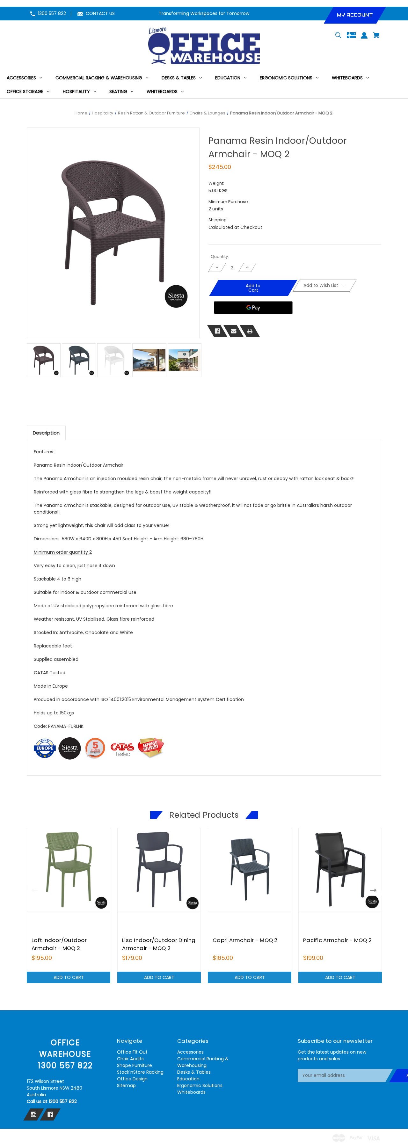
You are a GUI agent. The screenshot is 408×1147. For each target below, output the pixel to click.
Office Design (132, 1079)
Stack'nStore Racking (140, 1072)
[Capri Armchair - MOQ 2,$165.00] (249, 869)
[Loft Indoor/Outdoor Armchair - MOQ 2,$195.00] (68, 869)
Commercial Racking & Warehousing (203, 1062)
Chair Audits (130, 1059)
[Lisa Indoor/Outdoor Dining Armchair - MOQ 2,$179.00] (159, 869)
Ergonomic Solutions (199, 1085)
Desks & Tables (194, 1072)
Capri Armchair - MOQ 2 (245, 940)
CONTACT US (100, 13)
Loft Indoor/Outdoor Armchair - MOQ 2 (59, 944)
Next (375, 890)
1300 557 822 (52, 13)
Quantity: (220, 256)
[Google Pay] (253, 307)
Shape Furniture (134, 1065)
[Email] (233, 331)
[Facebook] (217, 331)
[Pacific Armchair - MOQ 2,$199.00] (340, 869)
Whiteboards (191, 1092)
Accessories (190, 1052)
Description (46, 432)
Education (188, 1079)
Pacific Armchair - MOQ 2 (337, 940)
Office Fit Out (132, 1052)
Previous (33, 890)
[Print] (250, 331)
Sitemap (126, 1085)
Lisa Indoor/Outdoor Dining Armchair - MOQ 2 (159, 944)
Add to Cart (69, 977)
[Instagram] (33, 1114)
